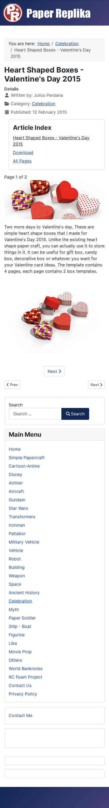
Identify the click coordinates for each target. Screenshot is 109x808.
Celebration (43, 103)
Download (23, 152)
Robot (15, 558)
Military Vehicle (24, 542)
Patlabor (17, 533)
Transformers (22, 516)
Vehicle (16, 550)
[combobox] (35, 414)
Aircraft (16, 491)
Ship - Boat (20, 626)
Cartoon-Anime (24, 466)
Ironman (17, 525)
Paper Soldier (22, 618)
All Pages (22, 160)
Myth (14, 609)
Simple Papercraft (27, 457)
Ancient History (24, 592)
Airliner (16, 482)
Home (15, 449)
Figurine (17, 634)
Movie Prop (20, 651)
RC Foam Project (25, 677)
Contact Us (20, 685)
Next (53, 371)
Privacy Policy (23, 693)
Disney (15, 474)
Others (15, 660)
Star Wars (18, 508)
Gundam (17, 499)
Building (17, 567)
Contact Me (20, 715)
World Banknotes (26, 668)
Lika (13, 643)
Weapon (17, 575)
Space (15, 584)
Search (15, 404)
